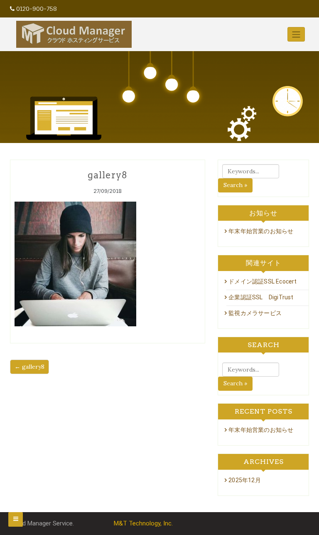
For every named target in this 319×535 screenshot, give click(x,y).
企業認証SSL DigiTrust (260, 297)
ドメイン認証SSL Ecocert (262, 281)
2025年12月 (244, 480)
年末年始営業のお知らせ (260, 231)
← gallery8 (29, 366)
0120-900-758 (36, 8)
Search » (235, 185)
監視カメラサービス (255, 313)
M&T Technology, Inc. (143, 523)
